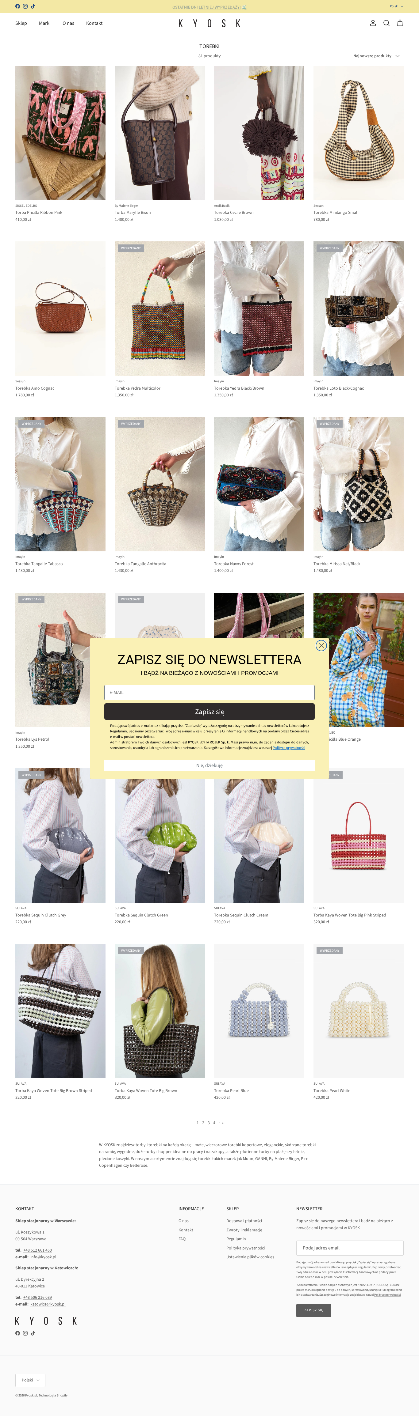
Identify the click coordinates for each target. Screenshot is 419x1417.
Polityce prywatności (289, 747)
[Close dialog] (321, 645)
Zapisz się (209, 712)
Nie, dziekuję (209, 765)
